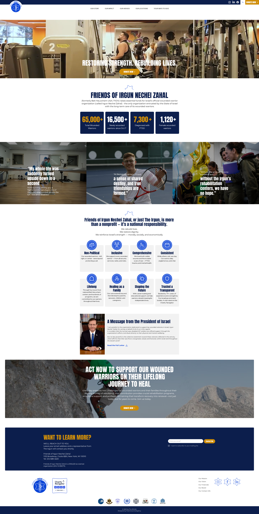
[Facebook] (237, 2)
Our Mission (202, 478)
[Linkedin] (237, 482)
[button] (142, 8)
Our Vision (202, 481)
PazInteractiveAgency (133, 511)
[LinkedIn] (233, 2)
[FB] (227, 482)
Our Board (202, 488)
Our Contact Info (204, 491)
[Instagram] (229, 2)
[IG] (218, 482)
